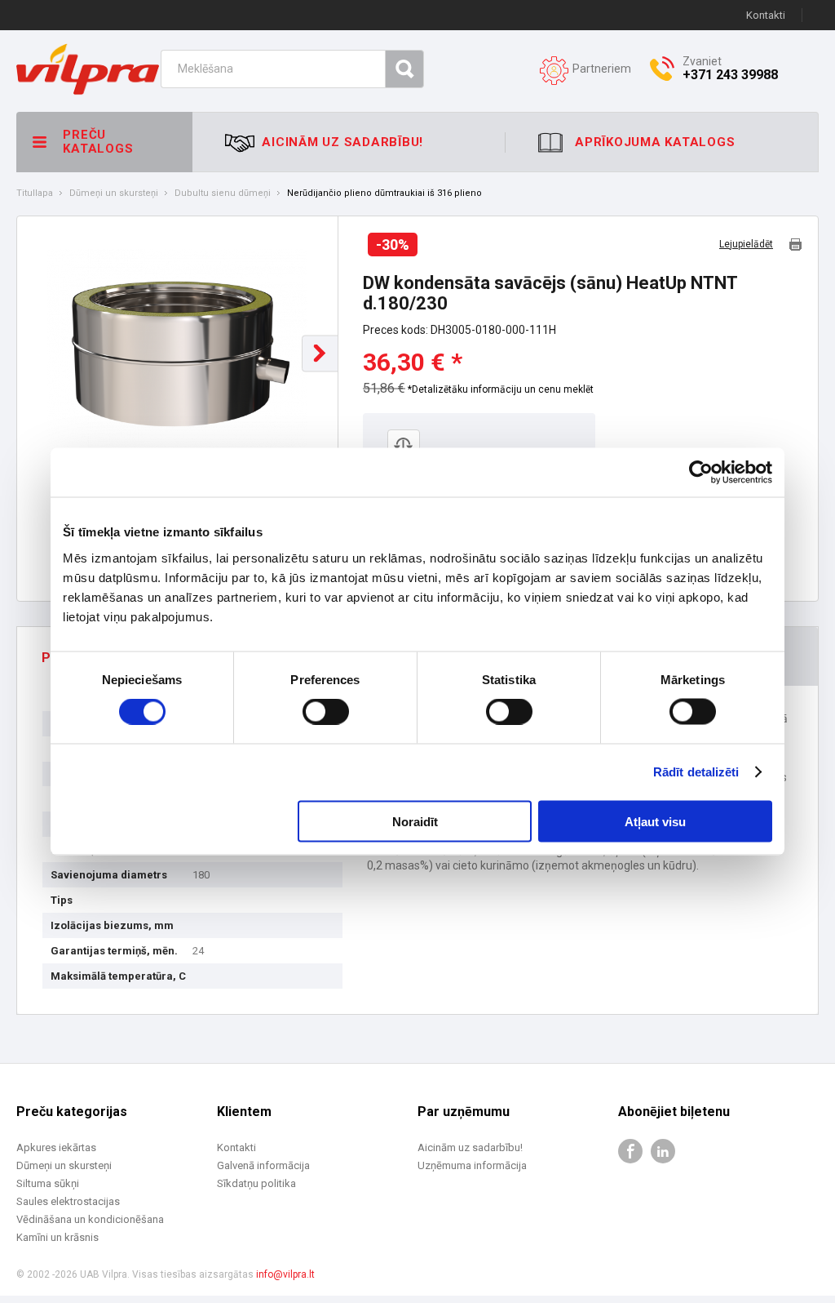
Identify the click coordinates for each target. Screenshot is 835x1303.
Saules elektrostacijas (68, 1201)
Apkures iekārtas (56, 1147)
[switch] (326, 712)
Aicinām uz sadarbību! (470, 1147)
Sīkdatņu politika (256, 1183)
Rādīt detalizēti (696, 772)
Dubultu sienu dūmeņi (223, 193)
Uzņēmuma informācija (472, 1165)
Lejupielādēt (746, 244)
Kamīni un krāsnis (57, 1237)
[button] (320, 353)
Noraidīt (415, 821)
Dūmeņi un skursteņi (113, 193)
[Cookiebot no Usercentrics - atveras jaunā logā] (701, 472)
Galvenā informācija (263, 1165)
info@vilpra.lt (285, 1274)
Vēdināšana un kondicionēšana (90, 1219)
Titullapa (34, 193)
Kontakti (765, 15)
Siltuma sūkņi (47, 1183)
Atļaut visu (655, 821)
